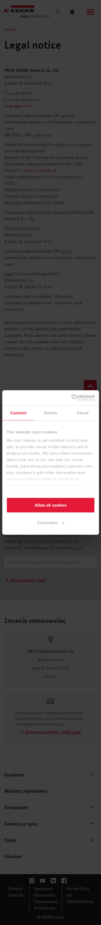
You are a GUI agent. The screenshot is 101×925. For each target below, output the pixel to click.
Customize (47, 522)
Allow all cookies (50, 505)
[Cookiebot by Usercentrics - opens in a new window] (72, 397)
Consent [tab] (18, 412)
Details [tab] (50, 412)
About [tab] (83, 412)
